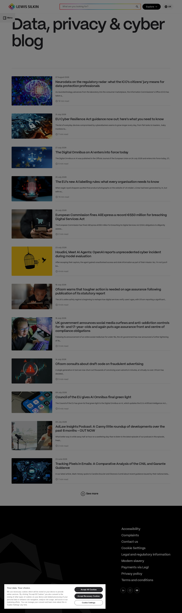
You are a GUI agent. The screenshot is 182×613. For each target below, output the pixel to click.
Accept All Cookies (89, 590)
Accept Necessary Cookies (89, 596)
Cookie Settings (88, 603)
